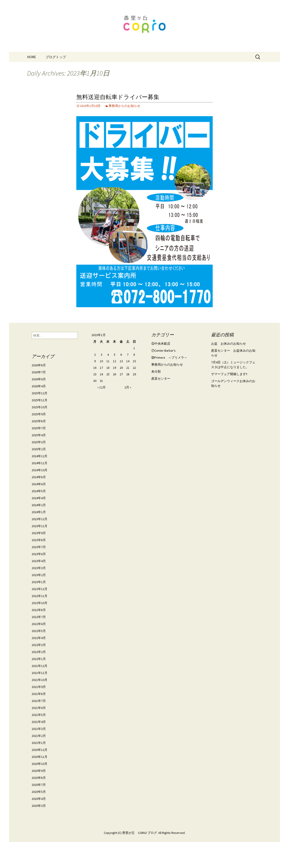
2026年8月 (39, 365)
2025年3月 (39, 442)
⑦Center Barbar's (163, 350)
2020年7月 (39, 785)
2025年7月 (39, 428)
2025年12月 (39, 393)
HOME (31, 57)
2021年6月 (39, 708)
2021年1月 (39, 743)
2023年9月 (39, 533)
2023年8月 (39, 540)
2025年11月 (39, 400)
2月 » (127, 387)
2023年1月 (39, 582)
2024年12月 (39, 456)
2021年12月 (39, 666)
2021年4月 (39, 722)
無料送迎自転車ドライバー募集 (117, 97)
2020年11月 (39, 757)
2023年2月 (39, 575)
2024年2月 (39, 505)
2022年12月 (39, 589)
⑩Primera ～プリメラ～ (169, 357)
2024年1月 (39, 512)
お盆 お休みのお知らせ (228, 343)
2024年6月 (39, 484)
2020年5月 (39, 792)
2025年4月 (39, 435)
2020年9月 (39, 771)
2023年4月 (39, 561)
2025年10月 (39, 407)
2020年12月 (39, 750)
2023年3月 (39, 568)
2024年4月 (39, 498)
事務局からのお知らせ (124, 106)
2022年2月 (39, 652)
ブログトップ (56, 57)
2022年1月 (39, 659)
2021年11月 (39, 673)
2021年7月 (39, 701)
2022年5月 (39, 631)
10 (101, 361)
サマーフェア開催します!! (229, 374)
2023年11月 (39, 526)
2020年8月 (39, 778)
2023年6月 (39, 554)
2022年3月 (39, 645)
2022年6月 (39, 624)
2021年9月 (39, 687)
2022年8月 (39, 610)
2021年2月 (39, 736)
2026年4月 (39, 386)
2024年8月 (39, 477)
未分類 (156, 371)
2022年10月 (39, 603)
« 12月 (101, 387)
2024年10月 (39, 470)
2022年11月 (39, 596)
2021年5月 (39, 715)
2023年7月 (39, 547)
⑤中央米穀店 (160, 343)
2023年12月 (39, 519)
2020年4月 (39, 799)
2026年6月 (39, 379)
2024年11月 (39, 463)
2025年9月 (39, 414)
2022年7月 (39, 617)
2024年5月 (39, 491)
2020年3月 (39, 806)
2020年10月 (39, 764)
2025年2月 (39, 449)
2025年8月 (39, 421)
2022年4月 (39, 638)
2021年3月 (39, 729)
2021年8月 (39, 694)
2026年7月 (39, 372)
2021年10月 (39, 680)
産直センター (160, 378)
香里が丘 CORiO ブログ (139, 833)
